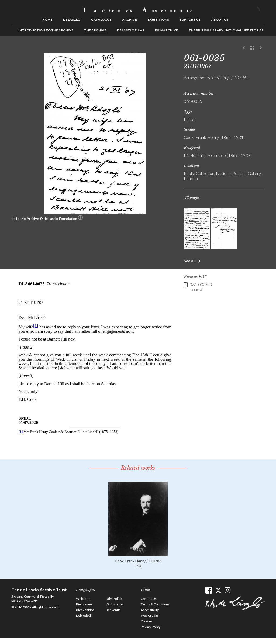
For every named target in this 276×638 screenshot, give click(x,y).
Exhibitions (158, 19)
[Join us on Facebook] (208, 590)
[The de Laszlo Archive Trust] (138, 7)
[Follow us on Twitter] (218, 590)
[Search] (261, 7)
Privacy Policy (150, 627)
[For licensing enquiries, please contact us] (80, 218)
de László (71, 19)
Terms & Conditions (155, 604)
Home (47, 19)
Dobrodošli (84, 616)
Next (261, 48)
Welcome (83, 599)
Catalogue (101, 19)
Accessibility (150, 610)
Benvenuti (113, 610)
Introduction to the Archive (45, 30)
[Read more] (138, 553)
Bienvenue (84, 604)
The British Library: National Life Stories (226, 30)
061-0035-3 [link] (201, 287)
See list (252, 48)
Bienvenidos (85, 610)
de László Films (130, 30)
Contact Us (149, 599)
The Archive (95, 30)
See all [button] (189, 260)
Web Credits (150, 616)
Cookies (147, 621)
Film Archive (166, 30)
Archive (129, 19)
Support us (190, 19)
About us (219, 19)
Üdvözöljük (114, 599)
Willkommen (115, 604)
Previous (244, 48)
